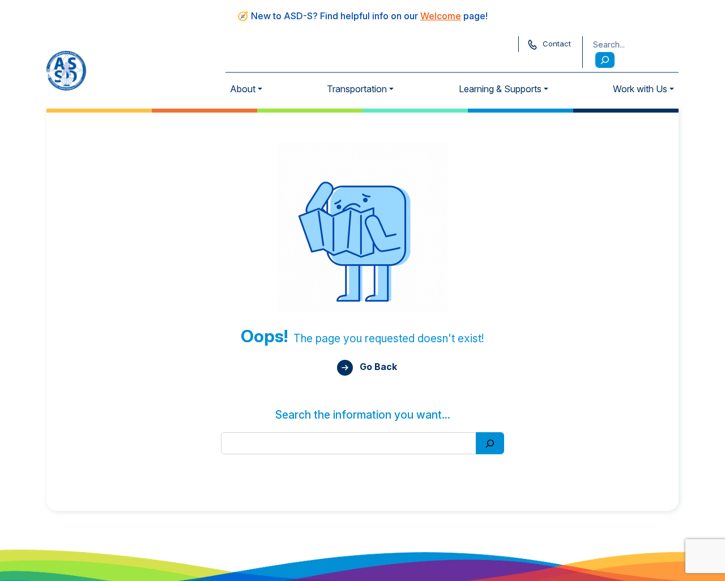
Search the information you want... (362, 414)
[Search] (605, 60)
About (242, 88)
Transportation (357, 88)
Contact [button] (557, 43)
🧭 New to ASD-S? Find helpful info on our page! (362, 15)
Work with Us (640, 88)
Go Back (377, 366)
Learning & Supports (500, 88)
